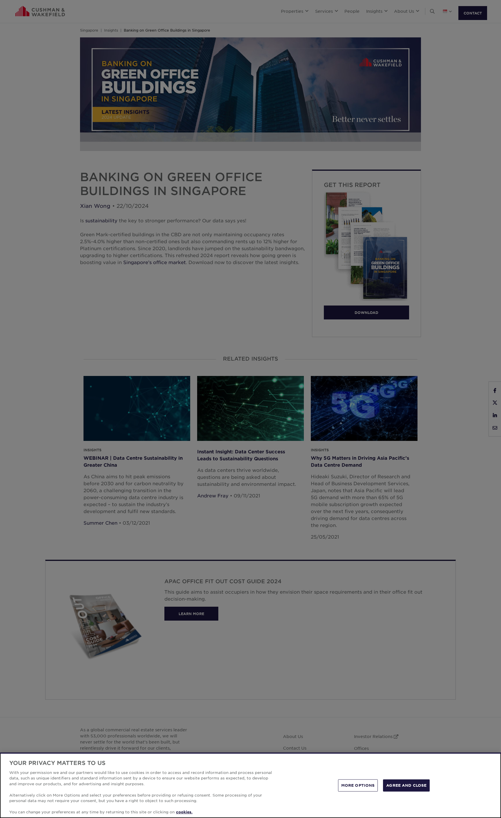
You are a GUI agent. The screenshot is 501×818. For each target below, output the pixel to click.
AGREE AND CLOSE (406, 785)
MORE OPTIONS (358, 785)
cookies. (184, 812)
